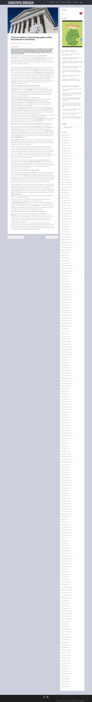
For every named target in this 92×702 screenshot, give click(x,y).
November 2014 (67, 456)
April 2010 (66, 577)
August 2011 (66, 535)
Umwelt (24, 43)
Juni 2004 (66, 644)
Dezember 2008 (67, 611)
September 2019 (67, 323)
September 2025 (67, 163)
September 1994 (67, 673)
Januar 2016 (66, 427)
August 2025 (66, 166)
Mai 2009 (66, 605)
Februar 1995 (67, 671)
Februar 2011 (67, 550)
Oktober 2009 (67, 592)
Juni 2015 (66, 443)
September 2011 (67, 532)
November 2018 (67, 349)
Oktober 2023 (67, 216)
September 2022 (67, 247)
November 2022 (67, 242)
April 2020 (66, 307)
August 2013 (66, 488)
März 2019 (66, 339)
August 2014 (66, 464)
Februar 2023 (67, 234)
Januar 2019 (66, 344)
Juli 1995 (65, 668)
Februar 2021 (67, 286)
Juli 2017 (65, 388)
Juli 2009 (65, 600)
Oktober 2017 (67, 380)
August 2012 (66, 516)
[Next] (80, 34)
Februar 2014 (67, 480)
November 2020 (67, 294)
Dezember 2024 (67, 182)
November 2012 (67, 509)
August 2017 (66, 386)
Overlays (80, 22)
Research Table (15, 46)
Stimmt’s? (63, 2)
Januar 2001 (66, 660)
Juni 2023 (66, 224)
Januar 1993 (66, 681)
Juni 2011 (66, 540)
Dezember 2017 (67, 375)
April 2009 (66, 608)
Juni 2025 (66, 169)
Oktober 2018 (67, 352)
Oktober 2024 (67, 187)
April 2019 (66, 336)
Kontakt (75, 2)
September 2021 (67, 271)
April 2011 (66, 545)
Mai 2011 (66, 543)
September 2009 (67, 595)
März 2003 (66, 652)
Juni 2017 (66, 391)
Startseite (52, 2)
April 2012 (66, 524)
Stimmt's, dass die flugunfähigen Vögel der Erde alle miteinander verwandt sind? (71, 98)
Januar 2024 (66, 208)
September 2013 (67, 485)
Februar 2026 (67, 150)
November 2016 (67, 407)
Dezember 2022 (67, 239)
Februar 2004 (67, 650)
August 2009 (66, 597)
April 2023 (66, 229)
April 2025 (66, 174)
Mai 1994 (66, 676)
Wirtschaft (29, 43)
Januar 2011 (66, 553)
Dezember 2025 (67, 156)
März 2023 (66, 231)
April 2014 (66, 475)
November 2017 (67, 378)
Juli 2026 (65, 137)
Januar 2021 (66, 289)
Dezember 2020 (67, 292)
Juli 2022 (65, 252)
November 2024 (67, 184)
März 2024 (66, 203)
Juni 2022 (66, 255)
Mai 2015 (66, 446)
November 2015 (67, 433)
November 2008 (67, 613)
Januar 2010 (66, 584)
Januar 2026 (66, 153)
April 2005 (66, 642)
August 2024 (66, 190)
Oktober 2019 (67, 320)
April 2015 (66, 448)
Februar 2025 (67, 177)
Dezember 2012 (67, 506)
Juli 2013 (65, 490)
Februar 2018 (67, 370)
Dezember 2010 (67, 556)
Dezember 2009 (67, 587)
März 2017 (66, 399)
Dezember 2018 (67, 346)
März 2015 (66, 451)
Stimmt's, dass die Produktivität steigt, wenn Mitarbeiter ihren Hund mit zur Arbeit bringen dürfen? (72, 94)
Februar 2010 (67, 582)
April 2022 (66, 260)
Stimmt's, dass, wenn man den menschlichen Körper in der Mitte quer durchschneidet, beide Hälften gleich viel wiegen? (72, 104)
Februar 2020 (67, 312)
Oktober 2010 (67, 561)
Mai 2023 (66, 226)
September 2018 (67, 354)
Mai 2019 (66, 333)
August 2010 (66, 566)
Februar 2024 (67, 205)
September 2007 (67, 631)
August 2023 (66, 221)
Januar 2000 (66, 663)
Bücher (57, 2)
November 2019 (67, 318)
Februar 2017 (67, 401)
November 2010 (67, 558)
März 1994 (66, 678)
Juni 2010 (66, 571)
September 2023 (67, 218)
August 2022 (66, 250)
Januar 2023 (66, 237)
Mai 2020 (66, 305)
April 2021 (66, 281)
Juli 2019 (65, 328)
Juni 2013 (66, 493)
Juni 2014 (66, 469)
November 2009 (67, 590)
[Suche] (81, 13)
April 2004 (66, 647)
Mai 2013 (66, 495)
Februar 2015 (67, 454)
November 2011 (67, 527)
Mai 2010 (66, 574)
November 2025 (67, 158)
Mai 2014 (66, 472)
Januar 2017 (66, 404)
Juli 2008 (65, 624)
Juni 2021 (66, 276)
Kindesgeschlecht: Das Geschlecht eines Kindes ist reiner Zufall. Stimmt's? (71, 71)
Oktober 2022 (67, 244)
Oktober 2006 (67, 637)
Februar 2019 (67, 341)
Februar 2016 (67, 425)
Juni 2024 (66, 195)
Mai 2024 (66, 197)
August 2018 (66, 357)
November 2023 (67, 213)
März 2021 (66, 284)
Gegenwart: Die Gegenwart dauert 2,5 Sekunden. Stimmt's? (70, 79)
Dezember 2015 (67, 430)
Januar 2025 (66, 179)
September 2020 (67, 299)
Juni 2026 (66, 140)
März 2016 (66, 422)
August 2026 (66, 135)
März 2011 (66, 548)
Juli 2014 (65, 467)
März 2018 (66, 367)
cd (20, 43)
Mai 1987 (66, 686)
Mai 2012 (66, 522)
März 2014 (66, 477)
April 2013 (66, 498)
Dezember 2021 (67, 265)
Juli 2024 (65, 192)
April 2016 (66, 420)
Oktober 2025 (67, 161)
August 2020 (66, 302)
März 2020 (66, 310)
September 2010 (67, 563)
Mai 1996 (66, 665)
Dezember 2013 (67, 482)
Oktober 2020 (67, 297)
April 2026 (66, 145)
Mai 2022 (66, 258)
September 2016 (67, 409)
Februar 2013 (67, 503)
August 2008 (66, 621)
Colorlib (73, 700)
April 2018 (66, 365)
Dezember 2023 (67, 210)
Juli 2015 (65, 441)
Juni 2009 (66, 603)
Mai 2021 (66, 278)
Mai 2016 (66, 417)
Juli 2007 (65, 634)
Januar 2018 (66, 373)
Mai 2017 (66, 394)
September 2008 (67, 618)
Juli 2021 (65, 273)
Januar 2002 (66, 658)
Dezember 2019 (67, 315)
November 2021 (67, 268)
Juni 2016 (66, 414)
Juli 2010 (65, 569)
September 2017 (67, 383)
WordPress (82, 700)
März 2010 (66, 579)
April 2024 (66, 200)
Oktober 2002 (67, 655)
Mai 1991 (66, 684)
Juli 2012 (65, 519)
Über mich (69, 2)
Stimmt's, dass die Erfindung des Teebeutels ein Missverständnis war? (71, 117)
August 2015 (66, 438)
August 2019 (66, 326)
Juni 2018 (66, 360)
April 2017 (66, 396)
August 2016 (66, 412)
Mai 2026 (66, 143)
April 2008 (66, 626)
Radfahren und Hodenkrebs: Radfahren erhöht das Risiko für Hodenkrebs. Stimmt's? (72, 62)
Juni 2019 (66, 331)
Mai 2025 (66, 171)
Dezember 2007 (67, 629)
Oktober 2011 (67, 529)
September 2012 (67, 514)
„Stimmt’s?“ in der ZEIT (69, 51)
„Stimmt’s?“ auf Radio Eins (71, 86)
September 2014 (67, 461)
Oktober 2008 (67, 616)
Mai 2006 (66, 639)
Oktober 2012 (67, 511)
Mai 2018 (66, 362)
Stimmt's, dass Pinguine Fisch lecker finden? (71, 89)
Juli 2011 (65, 537)
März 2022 (66, 263)
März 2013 (66, 501)
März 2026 (66, 148)
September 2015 (67, 435)
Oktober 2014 (67, 459)
